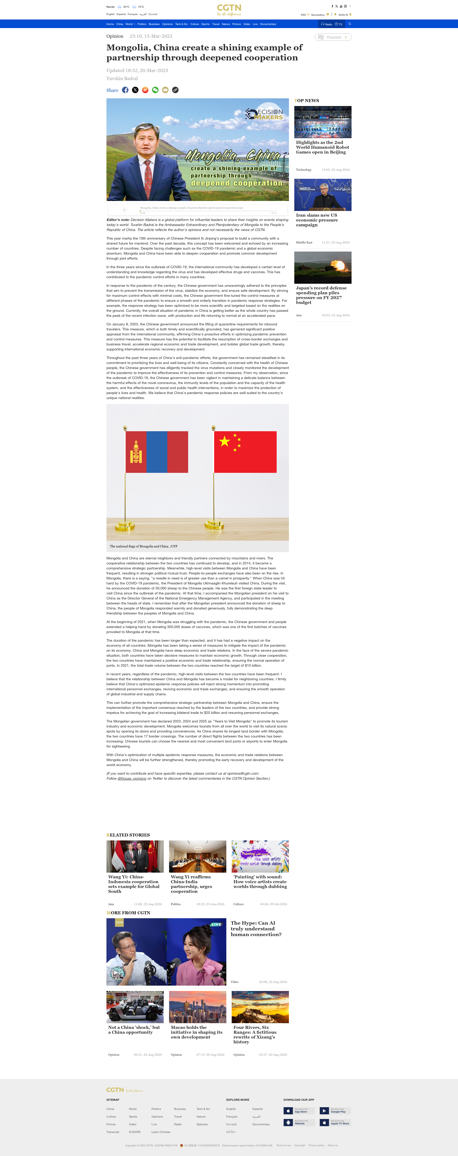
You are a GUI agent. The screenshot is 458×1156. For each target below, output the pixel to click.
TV (340, 24)
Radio (328, 24)
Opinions (167, 24)
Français (133, 14)
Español (121, 14)
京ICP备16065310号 (165, 1145)
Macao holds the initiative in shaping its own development (196, 1032)
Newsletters (318, 14)
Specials (202, 1124)
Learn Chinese (161, 1131)
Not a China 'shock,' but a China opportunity (134, 1030)
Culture (194, 24)
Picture (236, 24)
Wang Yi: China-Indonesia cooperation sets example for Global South (133, 884)
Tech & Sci (181, 24)
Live (255, 24)
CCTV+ (231, 1131)
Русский (152, 14)
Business (154, 24)
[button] (236, 867)
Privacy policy (316, 1145)
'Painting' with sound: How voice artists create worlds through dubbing (260, 881)
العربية (143, 14)
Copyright (299, 1145)
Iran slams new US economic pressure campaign (317, 220)
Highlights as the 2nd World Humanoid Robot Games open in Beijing (322, 147)
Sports (205, 24)
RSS (303, 14)
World (129, 24)
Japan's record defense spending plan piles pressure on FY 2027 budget (321, 295)
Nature (226, 24)
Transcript (112, 1131)
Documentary (268, 24)
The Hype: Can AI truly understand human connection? (256, 928)
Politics (142, 24)
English (110, 14)
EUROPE (135, 1131)
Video (246, 24)
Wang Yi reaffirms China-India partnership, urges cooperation (191, 884)
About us (333, 1145)
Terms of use (283, 1145)
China (119, 24)
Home (110, 24)
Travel (215, 24)
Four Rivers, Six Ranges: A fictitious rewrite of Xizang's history (254, 1034)
